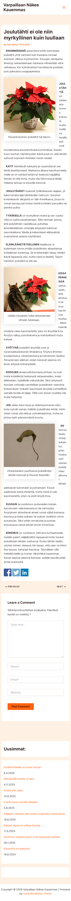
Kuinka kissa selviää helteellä (20, 802)
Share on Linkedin (24, 572)
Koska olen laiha (13, 790)
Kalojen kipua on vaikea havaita (22, 825)
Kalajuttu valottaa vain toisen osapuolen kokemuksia (34, 813)
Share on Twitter (16, 572)
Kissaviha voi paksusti (17, 848)
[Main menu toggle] (64, 7)
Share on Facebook (8, 572)
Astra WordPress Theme (37, 893)
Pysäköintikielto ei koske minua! (22, 767)
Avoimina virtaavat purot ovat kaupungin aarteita (32, 837)
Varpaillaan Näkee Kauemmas (21, 7)
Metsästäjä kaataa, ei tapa (19, 778)
